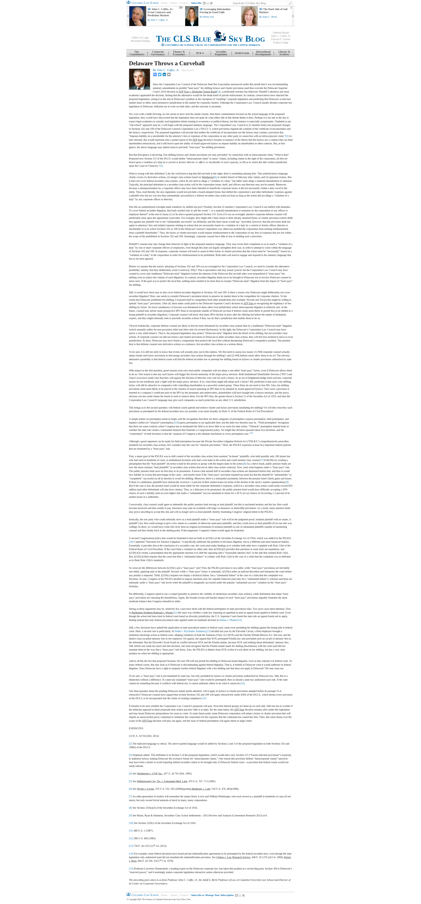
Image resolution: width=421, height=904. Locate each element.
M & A (200, 53)
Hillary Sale (208, 17)
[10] (131, 541)
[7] (261, 460)
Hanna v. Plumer (228, 620)
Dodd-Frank (242, 53)
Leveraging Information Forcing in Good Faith (215, 11)
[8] (244, 463)
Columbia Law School (145, 2)
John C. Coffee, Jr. (159, 20)
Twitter (211, 3)
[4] (215, 177)
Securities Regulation (221, 53)
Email (207, 3)
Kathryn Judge (280, 42)
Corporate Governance (158, 53)
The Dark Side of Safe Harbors (273, 11)
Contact (184, 3)
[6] (252, 433)
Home (164, 3)
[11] (175, 612)
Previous (128, 16)
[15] (204, 698)
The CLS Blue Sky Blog (210, 39)
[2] (286, 136)
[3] (161, 165)
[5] (175, 422)
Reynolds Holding (140, 40)
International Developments (263, 53)
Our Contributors (137, 53)
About (173, 3)
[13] (208, 631)
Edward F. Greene (280, 39)
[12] (240, 620)
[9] (287, 482)
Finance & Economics (179, 53)
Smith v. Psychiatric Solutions (190, 631)
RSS (204, 3)
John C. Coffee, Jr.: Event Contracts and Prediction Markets (160, 12)
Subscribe (196, 3)
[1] (217, 91)
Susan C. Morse (269, 17)
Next (293, 16)
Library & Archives (284, 53)
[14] (242, 683)
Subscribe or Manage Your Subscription (212, 895)
